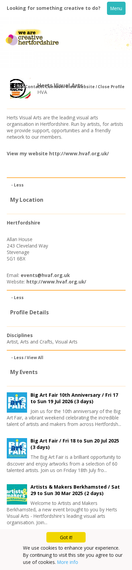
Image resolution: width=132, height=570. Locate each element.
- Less (17, 185)
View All (35, 357)
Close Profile (111, 87)
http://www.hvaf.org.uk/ (79, 153)
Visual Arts (66, 341)
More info (67, 562)
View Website (80, 87)
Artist (12, 341)
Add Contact (29, 87)
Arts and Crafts (36, 341)
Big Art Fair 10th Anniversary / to (74, 398)
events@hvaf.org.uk (45, 275)
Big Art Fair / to (74, 443)
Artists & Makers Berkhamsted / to (75, 490)
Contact (54, 87)
